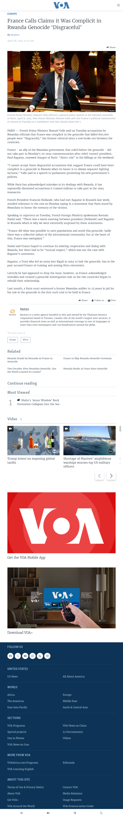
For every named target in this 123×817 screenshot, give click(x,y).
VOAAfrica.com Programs (22, 762)
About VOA (13, 793)
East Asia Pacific (17, 707)
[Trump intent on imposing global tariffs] (33, 440)
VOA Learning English (20, 769)
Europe (12, 14)
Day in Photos (15, 738)
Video (12, 419)
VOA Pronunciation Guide (78, 806)
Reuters (15, 34)
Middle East (70, 701)
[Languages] (75, 813)
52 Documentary (73, 732)
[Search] (101, 813)
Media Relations (72, 793)
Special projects (16, 732)
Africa (11, 695)
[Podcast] (47, 656)
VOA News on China (74, 725)
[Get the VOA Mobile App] (61, 522)
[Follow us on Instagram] (32, 656)
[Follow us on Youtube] (25, 656)
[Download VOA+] (61, 597)
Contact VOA (70, 787)
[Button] (111, 47)
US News (12, 676)
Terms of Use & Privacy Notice (25, 787)
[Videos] (48, 813)
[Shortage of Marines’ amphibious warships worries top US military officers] (89, 440)
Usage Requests (72, 799)
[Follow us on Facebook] (10, 656)
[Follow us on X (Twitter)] (18, 656)
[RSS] (40, 656)
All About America (74, 676)
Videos (67, 738)
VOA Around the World (21, 806)
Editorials (69, 762)
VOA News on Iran (18, 744)
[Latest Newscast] (22, 813)
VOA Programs (16, 725)
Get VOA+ (13, 799)
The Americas (15, 701)
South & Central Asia (75, 707)
